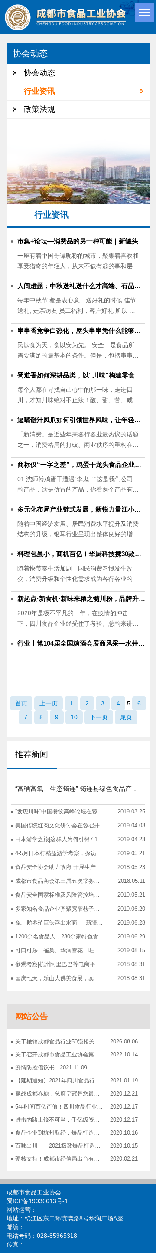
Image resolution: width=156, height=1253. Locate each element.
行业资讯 (39, 91)
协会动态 (39, 73)
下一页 (99, 717)
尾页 (126, 717)
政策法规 (39, 109)
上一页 (48, 703)
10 (74, 717)
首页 (21, 703)
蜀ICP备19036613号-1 (37, 1200)
